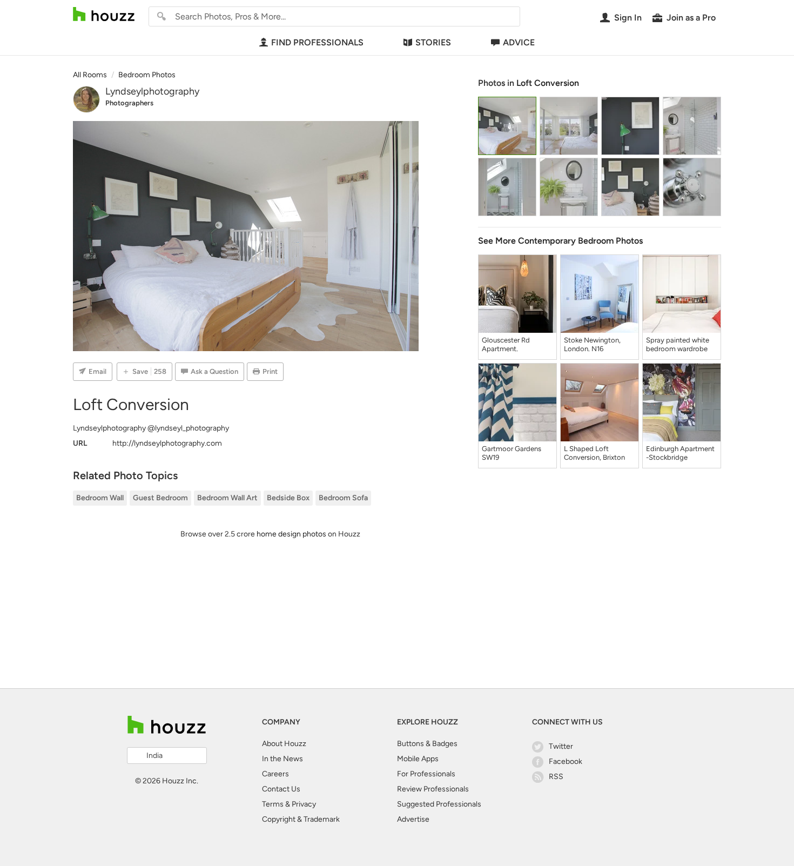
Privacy (304, 804)
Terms (273, 804)
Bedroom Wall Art (227, 497)
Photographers (129, 103)
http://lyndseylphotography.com (167, 443)
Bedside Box (288, 497)
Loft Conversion (547, 83)
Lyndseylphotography (152, 91)
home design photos (291, 534)
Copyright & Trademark (301, 819)
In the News (282, 758)
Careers (275, 773)
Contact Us (281, 789)
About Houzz (284, 743)
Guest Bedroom (160, 497)
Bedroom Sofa (343, 497)
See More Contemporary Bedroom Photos (560, 241)
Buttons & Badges (427, 743)
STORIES (433, 42)
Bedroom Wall (100, 497)
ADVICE (519, 42)
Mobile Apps (418, 758)
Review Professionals (433, 789)
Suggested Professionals (439, 804)
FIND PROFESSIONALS (317, 42)
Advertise (413, 819)
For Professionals (426, 773)
